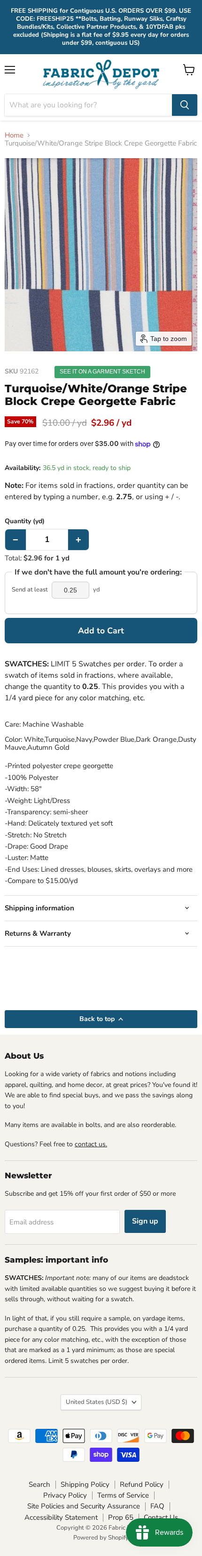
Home (14, 135)
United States (96, 1402)
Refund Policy (141, 1484)
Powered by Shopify (101, 1537)
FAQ (157, 1506)
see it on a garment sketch (102, 371)
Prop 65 (120, 1517)
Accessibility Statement (61, 1517)
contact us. (91, 1144)
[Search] (184, 105)
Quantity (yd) (25, 521)
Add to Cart (101, 630)
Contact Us (161, 1517)
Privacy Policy (65, 1495)
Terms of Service (123, 1495)
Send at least (30, 589)
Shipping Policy (85, 1484)
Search (39, 1484)
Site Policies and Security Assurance (83, 1506)
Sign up (145, 1221)
